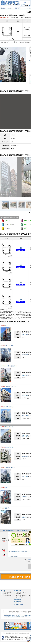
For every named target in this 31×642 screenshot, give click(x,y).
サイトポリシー (20, 597)
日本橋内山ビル (9, 447)
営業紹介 (18, 593)
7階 (21, 282)
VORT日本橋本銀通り (11, 366)
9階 (21, 300)
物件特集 (18, 599)
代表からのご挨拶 (21, 592)
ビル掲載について (8, 595)
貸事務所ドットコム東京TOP (6, 8)
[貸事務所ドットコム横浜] (16, 629)
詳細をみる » (20, 250)
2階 (21, 248)
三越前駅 (24, 497)
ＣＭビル (7, 487)
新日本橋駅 (17, 8)
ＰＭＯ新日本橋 (9, 345)
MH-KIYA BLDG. (9, 406)
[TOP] (10, 3)
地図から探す (19, 604)
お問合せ (5, 593)
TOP (4, 590)
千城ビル (7, 325)
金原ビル (7, 508)
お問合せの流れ (7, 592)
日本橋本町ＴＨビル (10, 386)
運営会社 (18, 590)
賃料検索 (18, 601)
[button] (2, 177)
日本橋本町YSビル (10, 467)
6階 (21, 265)
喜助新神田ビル (9, 427)
